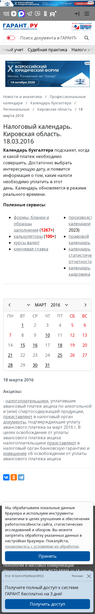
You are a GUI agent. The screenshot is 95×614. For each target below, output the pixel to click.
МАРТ (40, 305)
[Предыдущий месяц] (9, 305)
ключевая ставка (31, 249)
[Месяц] (28, 305)
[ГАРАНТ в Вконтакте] (6, 14)
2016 (55, 305)
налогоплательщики (27, 401)
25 (60, 355)
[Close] (89, 576)
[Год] (66, 305)
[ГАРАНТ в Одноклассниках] (45, 14)
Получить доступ (47, 604)
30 (35, 365)
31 (47, 365)
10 (47, 335)
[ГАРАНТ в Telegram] (29, 14)
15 (22, 345)
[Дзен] (13, 13)
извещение (15, 453)
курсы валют (27, 242)
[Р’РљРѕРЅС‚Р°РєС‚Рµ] (6, 477)
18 (60, 345)
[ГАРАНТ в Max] (21, 13)
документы (14, 422)
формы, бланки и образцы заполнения (31, 223)
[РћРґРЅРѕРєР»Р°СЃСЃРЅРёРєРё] (14, 477)
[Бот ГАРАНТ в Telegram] (37, 14)
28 (10, 365)
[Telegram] (21, 477)
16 (35, 345)
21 (10, 355)
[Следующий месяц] (85, 305)
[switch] (11, 38)
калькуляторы (28, 236)
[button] (77, 14)
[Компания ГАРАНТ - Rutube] (53, 14)
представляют (17, 416)
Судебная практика (47, 50)
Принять (48, 556)
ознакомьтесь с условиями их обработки (42, 546)
